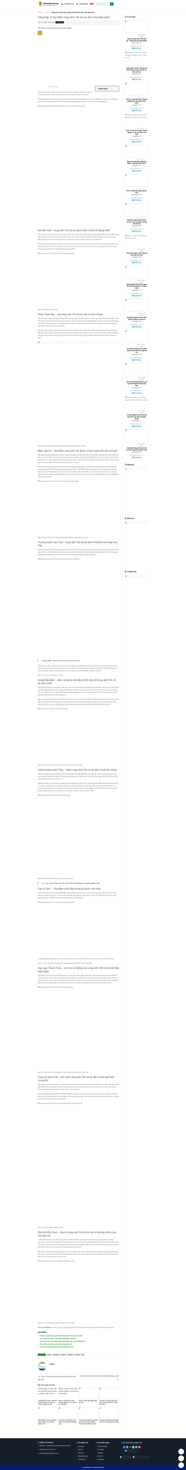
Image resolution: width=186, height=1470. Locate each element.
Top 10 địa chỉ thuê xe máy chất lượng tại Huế (56, 1344)
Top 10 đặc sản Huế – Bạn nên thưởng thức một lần (58, 1339)
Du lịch (46, 12)
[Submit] (111, 4)
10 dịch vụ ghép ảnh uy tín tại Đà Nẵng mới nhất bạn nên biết (61, 1336)
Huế (83, 1354)
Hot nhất (77, 1354)
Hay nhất (70, 1354)
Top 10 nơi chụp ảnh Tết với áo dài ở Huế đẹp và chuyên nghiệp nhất (72, 883)
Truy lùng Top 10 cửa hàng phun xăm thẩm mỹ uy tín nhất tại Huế (62, 1341)
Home (40, 12)
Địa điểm (63, 1354)
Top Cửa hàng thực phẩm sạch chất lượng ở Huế (56, 1347)
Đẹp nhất (55, 1354)
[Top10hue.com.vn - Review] (48, 4)
